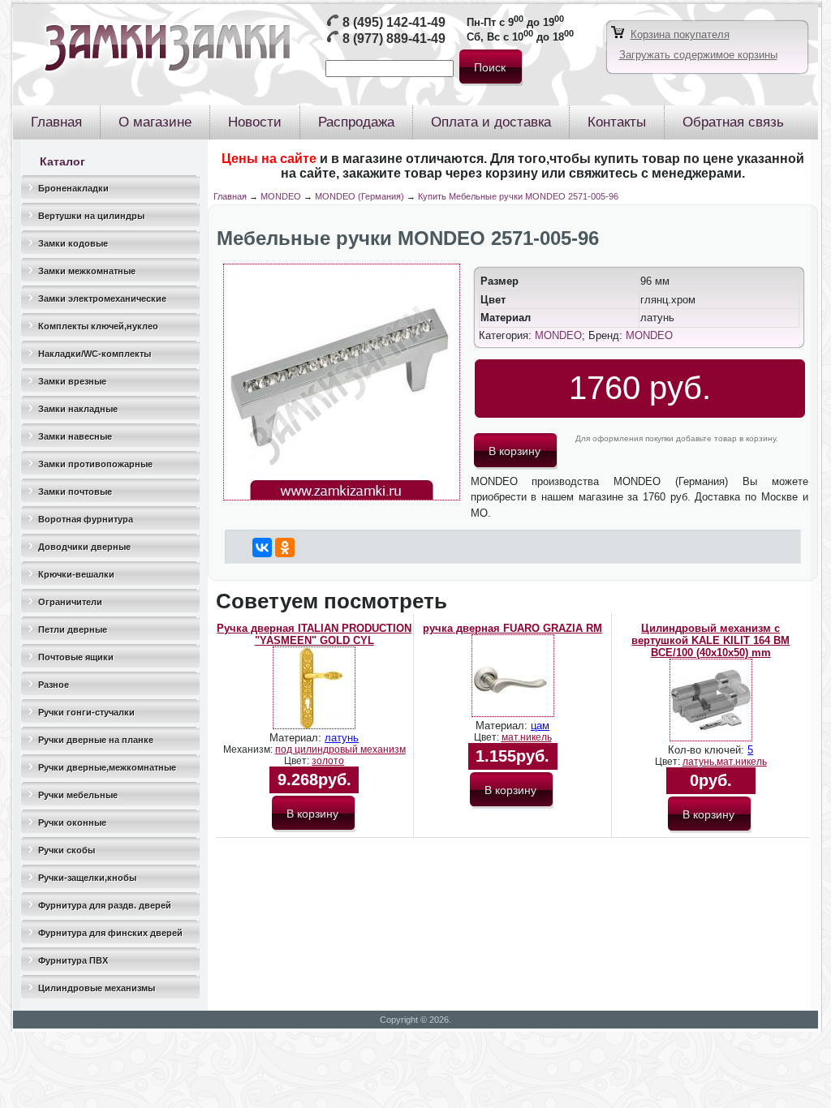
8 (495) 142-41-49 (394, 22)
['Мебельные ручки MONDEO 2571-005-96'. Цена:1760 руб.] (341, 497)
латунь (342, 738)
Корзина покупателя (680, 34)
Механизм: (249, 749)
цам (540, 725)
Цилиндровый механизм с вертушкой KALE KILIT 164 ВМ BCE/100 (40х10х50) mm (710, 640)
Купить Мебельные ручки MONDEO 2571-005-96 (518, 196)
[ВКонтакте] (262, 547)
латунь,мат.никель (724, 761)
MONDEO (280, 196)
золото (328, 761)
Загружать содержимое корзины (698, 55)
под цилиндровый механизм (340, 749)
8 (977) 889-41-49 (394, 38)
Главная (230, 196)
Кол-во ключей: (707, 750)
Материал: (297, 738)
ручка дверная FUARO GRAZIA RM (512, 628)
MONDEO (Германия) (359, 196)
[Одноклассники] (285, 547)
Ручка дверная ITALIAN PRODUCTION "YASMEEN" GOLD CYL (314, 634)
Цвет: (298, 761)
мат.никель (527, 737)
